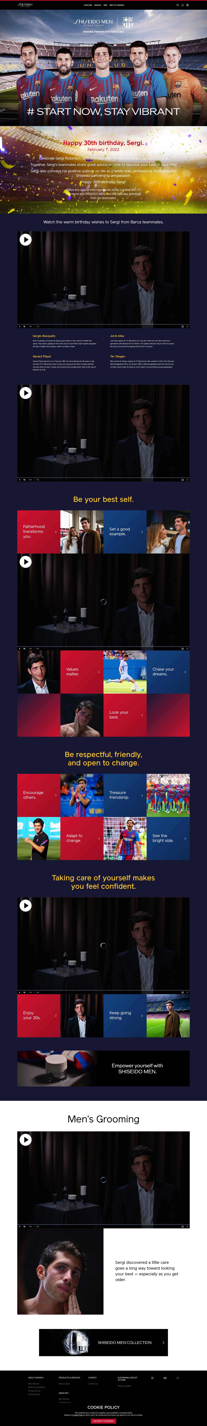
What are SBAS (124, 1386)
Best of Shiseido (117, 5)
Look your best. (118, 715)
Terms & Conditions (36, 1387)
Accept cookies (104, 1421)
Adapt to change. (74, 838)
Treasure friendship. (119, 795)
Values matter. (72, 672)
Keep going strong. (120, 1015)
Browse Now (64, 1384)
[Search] (178, 5)
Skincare (88, 5)
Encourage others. (33, 795)
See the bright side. (163, 838)
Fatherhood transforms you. (34, 532)
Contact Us (93, 1384)
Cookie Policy (77, 1415)
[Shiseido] (24, 5)
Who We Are (33, 1384)
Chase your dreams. (163, 672)
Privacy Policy (34, 1391)
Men (105, 5)
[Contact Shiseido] (183, 5)
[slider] (103, 324)
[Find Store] (187, 5)
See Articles (64, 1399)
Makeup (97, 5)
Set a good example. (119, 531)
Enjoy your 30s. (31, 1015)
